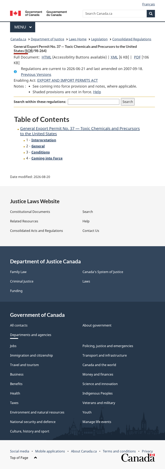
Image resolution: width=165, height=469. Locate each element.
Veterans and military (98, 403)
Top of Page (19, 457)
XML (114, 57)
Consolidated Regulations (131, 39)
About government (96, 325)
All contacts (19, 325)
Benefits (16, 384)
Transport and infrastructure (104, 355)
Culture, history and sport (29, 431)
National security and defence (33, 422)
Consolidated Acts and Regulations (36, 230)
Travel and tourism (24, 365)
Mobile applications (50, 451)
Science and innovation (100, 384)
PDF (137, 57)
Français (148, 4)
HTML (46, 57)
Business (17, 374)
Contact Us (90, 230)
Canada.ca (18, 39)
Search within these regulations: (40, 101)
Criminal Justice (21, 281)
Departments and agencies (30, 335)
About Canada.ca (84, 451)
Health (15, 393)
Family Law (18, 272)
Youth (87, 412)
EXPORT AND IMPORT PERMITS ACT (67, 80)
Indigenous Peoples (97, 393)
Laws (86, 281)
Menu (20, 27)
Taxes (14, 403)
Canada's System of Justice (102, 272)
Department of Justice (47, 39)
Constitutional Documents (30, 211)
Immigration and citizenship (31, 355)
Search (87, 211)
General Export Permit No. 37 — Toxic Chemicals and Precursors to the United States (80, 131)
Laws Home (78, 39)
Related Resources (24, 221)
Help (97, 91)
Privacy (147, 451)
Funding (16, 291)
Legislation (99, 39)
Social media (19, 451)
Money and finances (97, 374)
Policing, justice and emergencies (107, 346)
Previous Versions (36, 74)
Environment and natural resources (37, 412)
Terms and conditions (119, 451)
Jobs (13, 346)
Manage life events (96, 422)
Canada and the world (99, 365)
